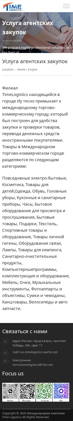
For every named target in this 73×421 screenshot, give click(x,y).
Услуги (32, 69)
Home (21, 69)
